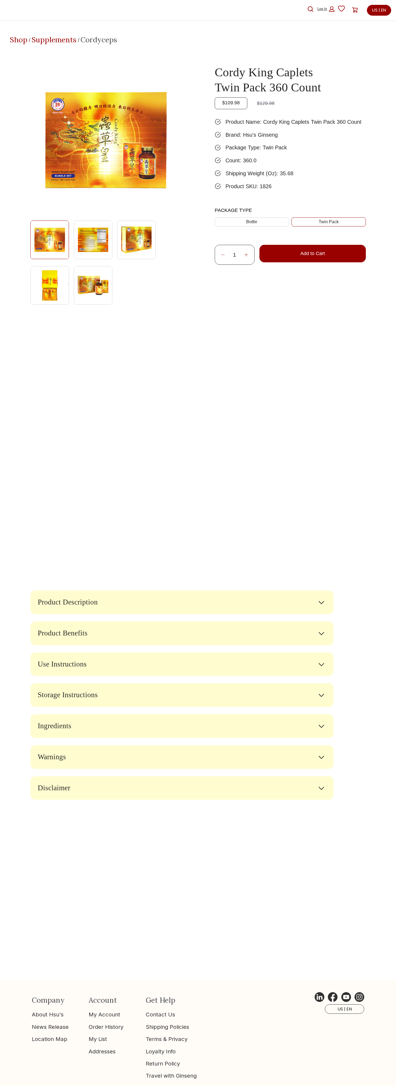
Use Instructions (62, 664)
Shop (18, 39)
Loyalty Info (161, 1051)
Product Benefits (63, 633)
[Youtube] (346, 997)
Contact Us (160, 1014)
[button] (326, 9)
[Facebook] (333, 997)
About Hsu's (48, 1014)
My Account (104, 1014)
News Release (50, 1026)
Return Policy (163, 1063)
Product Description (68, 602)
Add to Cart (312, 253)
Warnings (52, 757)
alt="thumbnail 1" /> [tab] (155, 239)
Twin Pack (329, 221)
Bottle (251, 221)
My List (98, 1039)
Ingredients (54, 726)
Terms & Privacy (166, 1039)
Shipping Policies (167, 1026)
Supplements (54, 39)
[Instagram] (359, 997)
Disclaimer (54, 788)
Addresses (102, 1051)
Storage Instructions (68, 695)
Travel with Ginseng (171, 1075)
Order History (106, 1026)
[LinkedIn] (319, 997)
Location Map (49, 1039)
